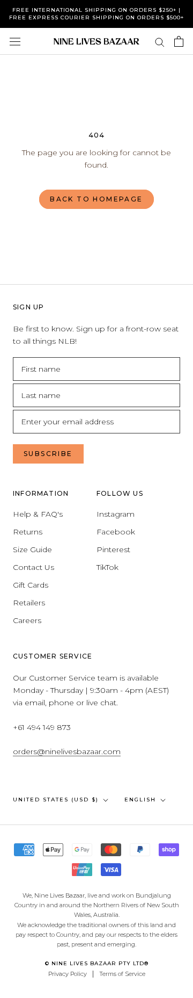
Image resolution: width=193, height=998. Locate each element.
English (140, 799)
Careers (27, 620)
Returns (27, 532)
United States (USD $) (56, 799)
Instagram (115, 514)
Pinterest (113, 549)
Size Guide (32, 549)
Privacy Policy (67, 974)
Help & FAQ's (38, 514)
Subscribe (48, 454)
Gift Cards (30, 585)
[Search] (160, 41)
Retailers (29, 603)
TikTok (107, 567)
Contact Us (33, 567)
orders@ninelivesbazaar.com (67, 751)
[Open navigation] (15, 41)
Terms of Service (122, 974)
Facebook (115, 532)
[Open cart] (178, 41)
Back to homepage (96, 199)
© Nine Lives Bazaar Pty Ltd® (97, 963)
